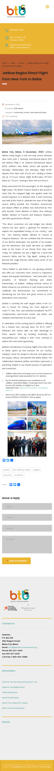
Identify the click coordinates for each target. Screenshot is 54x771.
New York (7, 475)
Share (4, 485)
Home (4, 63)
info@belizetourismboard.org (22, 647)
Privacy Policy (45, 766)
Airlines (6, 469)
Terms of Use (32, 766)
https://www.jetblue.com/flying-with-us (27, 389)
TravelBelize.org (18, 766)
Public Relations (9, 692)
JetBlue (37, 469)
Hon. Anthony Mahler (21, 469)
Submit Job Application (13, 687)
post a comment (18, 560)
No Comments (11, 116)
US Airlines (18, 475)
